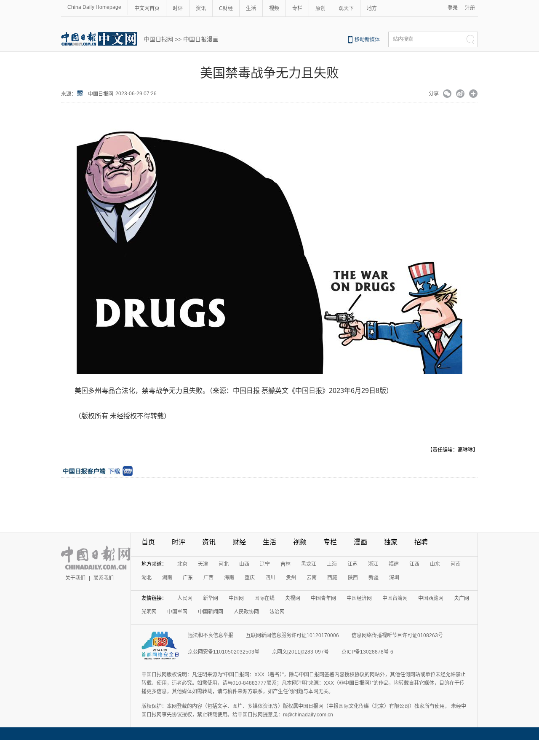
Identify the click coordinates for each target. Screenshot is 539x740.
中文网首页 (147, 8)
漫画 (360, 542)
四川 (270, 578)
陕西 (353, 578)
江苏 (352, 564)
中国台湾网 (395, 598)
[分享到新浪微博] (460, 94)
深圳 (394, 578)
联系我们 (103, 578)
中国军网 (177, 612)
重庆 (250, 578)
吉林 (285, 564)
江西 (414, 564)
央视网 (292, 598)
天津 (203, 564)
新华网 (210, 598)
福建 (394, 564)
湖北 (146, 578)
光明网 (149, 612)
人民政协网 (246, 612)
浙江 (373, 564)
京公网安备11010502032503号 (223, 652)
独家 (391, 542)
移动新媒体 (367, 40)
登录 (453, 8)
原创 (320, 8)
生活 (251, 8)
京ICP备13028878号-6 (367, 652)
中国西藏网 (430, 598)
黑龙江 (308, 564)
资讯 (201, 8)
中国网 (236, 598)
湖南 (167, 578)
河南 (456, 564)
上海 (332, 564)
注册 (470, 8)
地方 (372, 8)
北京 (182, 564)
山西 (244, 564)
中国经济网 (359, 598)
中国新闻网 (210, 612)
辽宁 (265, 564)
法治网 (277, 612)
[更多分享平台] (473, 94)
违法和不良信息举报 (210, 635)
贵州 (291, 578)
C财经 (226, 8)
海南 (229, 578)
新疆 (373, 578)
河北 (224, 564)
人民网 (184, 598)
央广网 (461, 598)
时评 (178, 8)
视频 (274, 8)
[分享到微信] (447, 94)
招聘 (421, 542)
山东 (435, 564)
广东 (188, 578)
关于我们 (75, 578)
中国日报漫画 (201, 39)
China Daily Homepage (94, 7)
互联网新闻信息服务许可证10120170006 (292, 635)
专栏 (297, 8)
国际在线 (264, 598)
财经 (239, 542)
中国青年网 (323, 598)
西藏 (332, 578)
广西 (208, 578)
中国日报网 (158, 39)
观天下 (346, 8)
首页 (148, 542)
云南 (312, 578)
